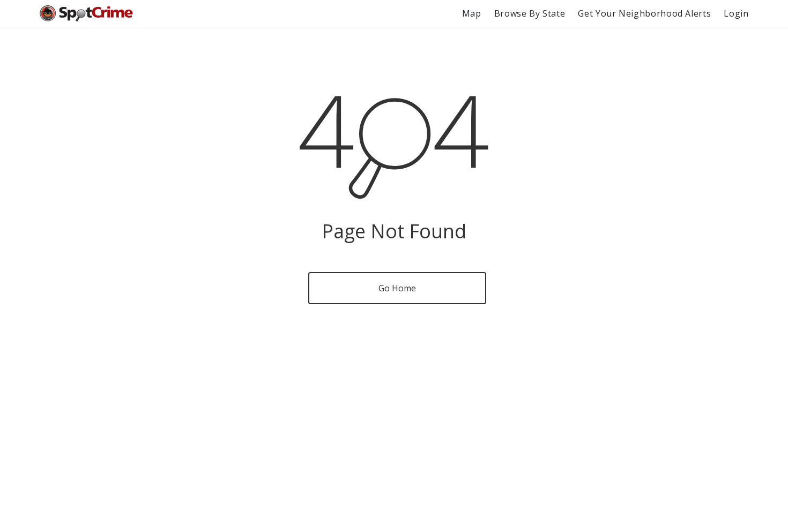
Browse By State (530, 13)
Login (736, 13)
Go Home (397, 288)
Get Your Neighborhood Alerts (644, 13)
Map (471, 13)
